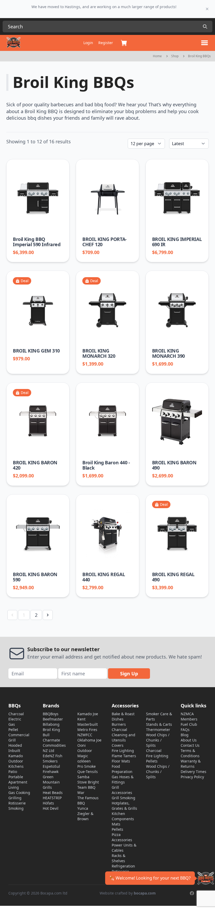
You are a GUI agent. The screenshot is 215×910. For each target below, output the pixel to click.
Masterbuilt (87, 724)
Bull (46, 734)
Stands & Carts (159, 724)
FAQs (185, 729)
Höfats (48, 803)
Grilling (15, 797)
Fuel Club (189, 724)
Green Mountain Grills (51, 782)
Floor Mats (121, 761)
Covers (117, 745)
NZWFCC (84, 734)
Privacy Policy (192, 776)
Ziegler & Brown (85, 816)
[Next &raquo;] (48, 615)
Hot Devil (50, 808)
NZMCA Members (189, 716)
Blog (185, 734)
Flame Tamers (124, 755)
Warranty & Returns (191, 764)
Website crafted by (128, 893)
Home (157, 56)
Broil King (51, 729)
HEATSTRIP (52, 797)
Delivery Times (193, 771)
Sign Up (129, 673)
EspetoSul (51, 766)
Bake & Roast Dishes (123, 716)
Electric (14, 719)
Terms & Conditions (190, 753)
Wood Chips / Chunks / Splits (157, 740)
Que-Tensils (87, 771)
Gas (11, 724)
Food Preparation (122, 769)
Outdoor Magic (84, 753)
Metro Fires (87, 729)
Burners (119, 724)
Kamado (15, 755)
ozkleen (84, 761)
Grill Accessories (122, 790)
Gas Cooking (19, 792)
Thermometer (158, 729)
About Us (189, 740)
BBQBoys (50, 713)
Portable (15, 776)
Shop (175, 56)
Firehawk (50, 771)
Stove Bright (88, 782)
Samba (83, 776)
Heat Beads (53, 792)
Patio (12, 771)
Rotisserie (17, 803)
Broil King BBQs (199, 56)
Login (88, 42)
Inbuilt (14, 750)
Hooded (15, 745)
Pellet (13, 729)
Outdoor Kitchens (16, 764)
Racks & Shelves (118, 858)
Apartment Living (17, 785)
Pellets (117, 829)
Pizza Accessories (122, 837)
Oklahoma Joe (89, 740)
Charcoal (16, 713)
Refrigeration (123, 866)
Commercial (18, 734)
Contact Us (190, 745)
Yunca (82, 808)
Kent (81, 719)
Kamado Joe (87, 713)
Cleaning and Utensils (123, 737)
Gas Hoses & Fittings (122, 779)
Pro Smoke (86, 766)
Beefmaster (53, 719)
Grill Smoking (123, 797)
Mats (116, 824)
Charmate (51, 740)
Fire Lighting (123, 750)
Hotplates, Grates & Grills (124, 806)
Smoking (16, 808)
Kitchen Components (123, 816)
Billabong (51, 724)
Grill (12, 740)
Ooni (81, 745)
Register (105, 42)
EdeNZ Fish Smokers (52, 758)
